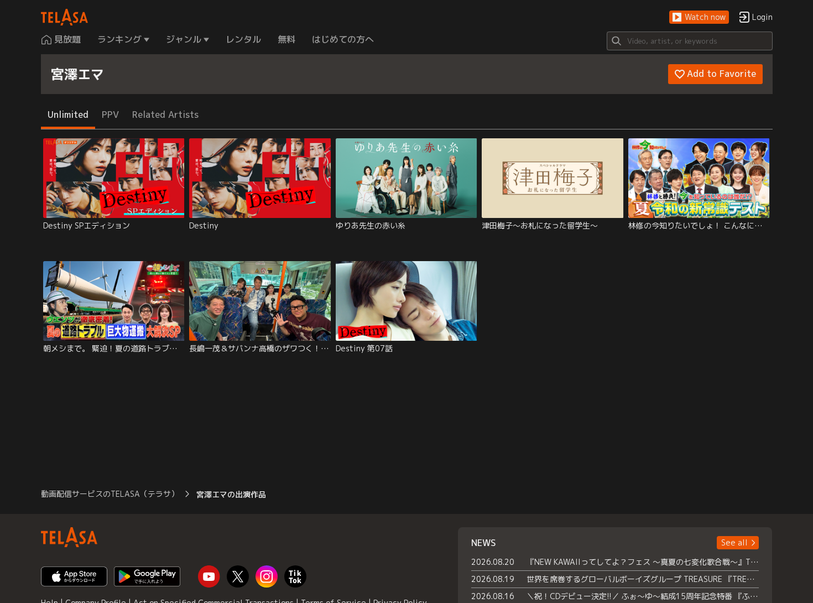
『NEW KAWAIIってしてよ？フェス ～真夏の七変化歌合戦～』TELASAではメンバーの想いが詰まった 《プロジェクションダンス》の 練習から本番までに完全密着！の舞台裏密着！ (643, 562)
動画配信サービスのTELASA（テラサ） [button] (110, 493)
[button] (699, 17)
